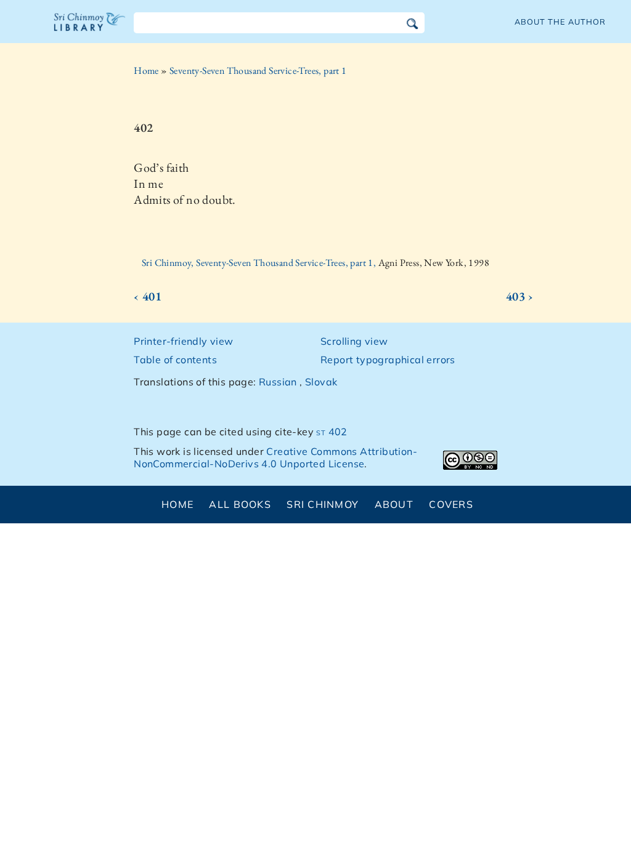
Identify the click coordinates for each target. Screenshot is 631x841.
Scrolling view (354, 341)
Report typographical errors (387, 359)
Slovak (321, 382)
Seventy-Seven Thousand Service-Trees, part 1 (258, 70)
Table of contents (175, 359)
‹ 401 (147, 296)
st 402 (331, 431)
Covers (451, 504)
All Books (240, 504)
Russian (278, 382)
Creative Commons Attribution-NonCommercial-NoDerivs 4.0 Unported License (275, 457)
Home (146, 70)
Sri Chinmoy (323, 504)
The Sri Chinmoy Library (90, 29)
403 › (520, 296)
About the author (560, 21)
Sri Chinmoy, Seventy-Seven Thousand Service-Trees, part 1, (260, 262)
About (394, 504)
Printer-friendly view (183, 341)
